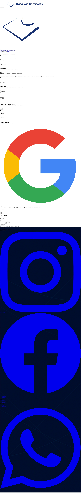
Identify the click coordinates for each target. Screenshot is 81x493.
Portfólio (5, 50)
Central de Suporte (3, 400)
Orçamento (1, 50)
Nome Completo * (2, 218)
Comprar (1, 51)
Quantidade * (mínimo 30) (3, 221)
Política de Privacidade (4, 406)
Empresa (12, 50)
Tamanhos (14, 50)
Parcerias (7, 50)
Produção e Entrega (3, 402)
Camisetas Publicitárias (4, 396)
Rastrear (11, 50)
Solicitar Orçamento (4, 404)
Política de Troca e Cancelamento (5, 401)
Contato (9, 50)
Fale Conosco (3, 405)
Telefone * (1, 219)
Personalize (3, 50)
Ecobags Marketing (3, 397)
